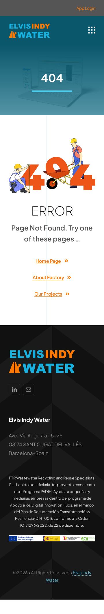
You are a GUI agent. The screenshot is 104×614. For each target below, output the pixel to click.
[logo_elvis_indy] (29, 25)
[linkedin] (14, 389)
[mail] (28, 389)
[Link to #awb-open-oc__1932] (91, 30)
